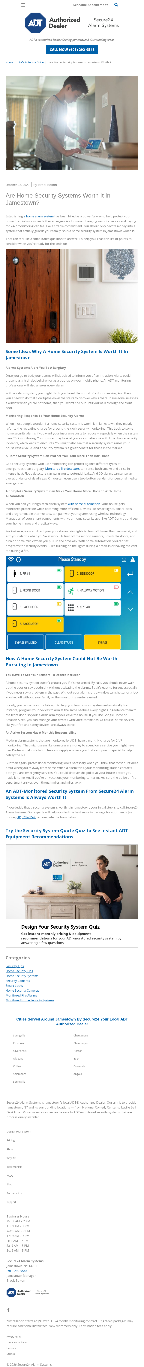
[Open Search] (116, 5)
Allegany (18, 1058)
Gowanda (79, 1066)
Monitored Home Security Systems (30, 1000)
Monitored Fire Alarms (21, 995)
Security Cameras (18, 981)
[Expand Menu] (40, 35)
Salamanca (19, 1074)
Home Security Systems (22, 976)
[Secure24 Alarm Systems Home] (72, 23)
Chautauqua (81, 1035)
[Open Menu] (23, 5)
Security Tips (15, 966)
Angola (78, 1074)
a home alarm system (39, 216)
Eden (77, 1058)
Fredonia (18, 1043)
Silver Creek (20, 1051)
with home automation (84, 504)
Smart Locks (14, 986)
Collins (17, 1066)
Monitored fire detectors (62, 469)
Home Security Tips (19, 971)
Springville (19, 1035)
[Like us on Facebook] (8, 1310)
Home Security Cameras (22, 990)
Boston (78, 1051)
